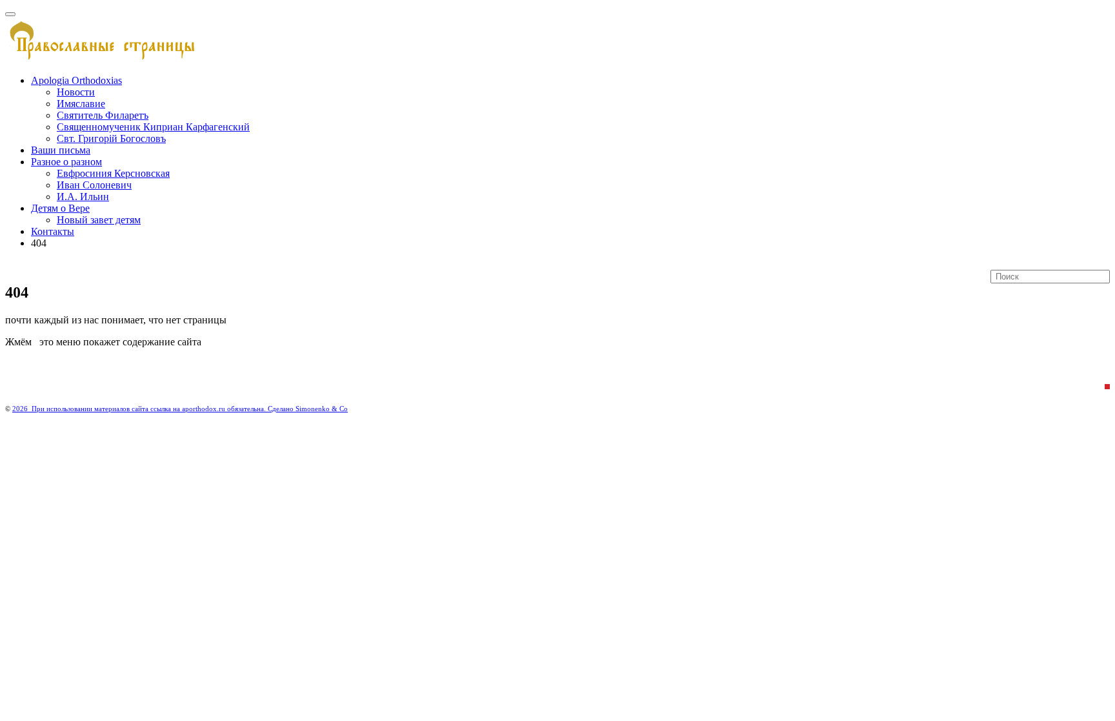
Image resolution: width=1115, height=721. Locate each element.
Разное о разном (66, 161)
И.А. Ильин (83, 196)
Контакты (52, 231)
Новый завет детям (99, 219)
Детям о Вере (60, 208)
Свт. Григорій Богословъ (111, 138)
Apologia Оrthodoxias (76, 80)
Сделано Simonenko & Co (308, 408)
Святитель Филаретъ (102, 115)
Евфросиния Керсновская (113, 173)
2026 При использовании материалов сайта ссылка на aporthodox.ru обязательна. (140, 408)
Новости (76, 91)
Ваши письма (60, 150)
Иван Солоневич (94, 184)
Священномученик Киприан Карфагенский (153, 126)
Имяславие (81, 103)
